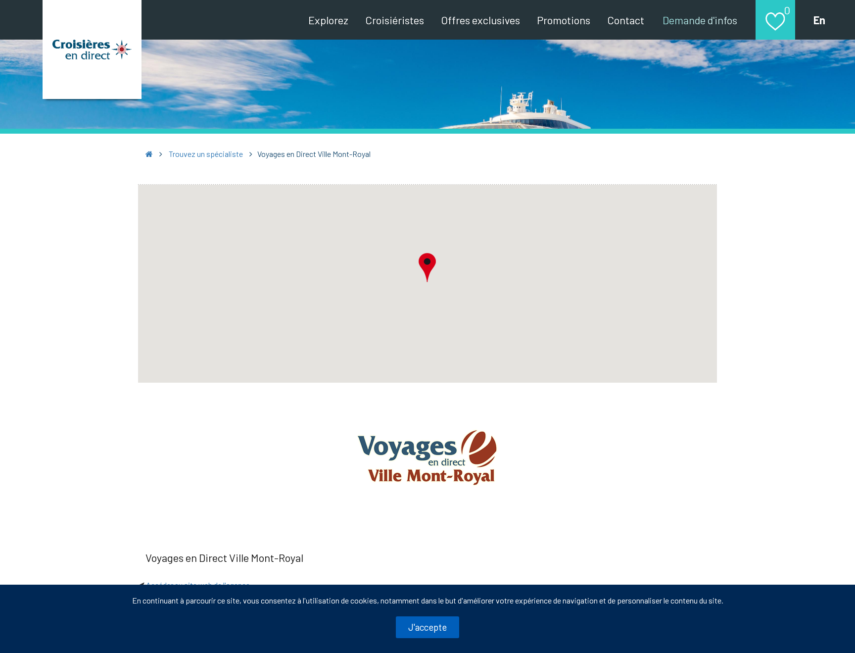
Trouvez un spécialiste (206, 153)
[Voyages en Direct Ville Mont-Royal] (427, 457)
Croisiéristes (394, 19)
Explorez (328, 19)
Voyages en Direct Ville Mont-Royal (224, 557)
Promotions (563, 19)
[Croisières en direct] (92, 49)
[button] (427, 267)
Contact (625, 19)
